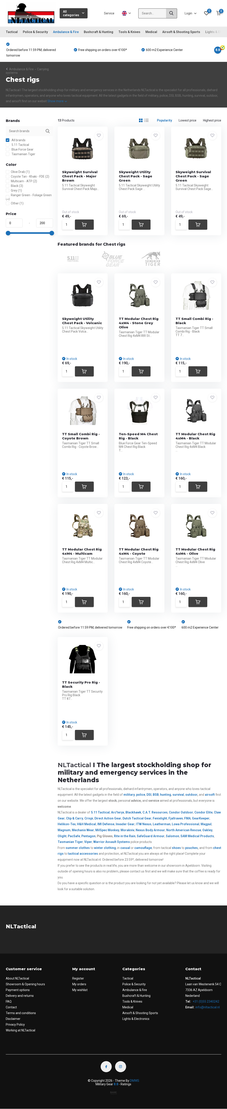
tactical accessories (83, 853)
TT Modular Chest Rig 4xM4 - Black (195, 436)
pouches (191, 848)
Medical (151, 32)
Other (17, 203)
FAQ (9, 1001)
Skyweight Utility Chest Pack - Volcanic (82, 321)
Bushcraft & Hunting (98, 32)
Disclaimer (13, 1019)
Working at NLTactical (20, 1030)
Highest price (212, 120)
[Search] (171, 13)
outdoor (191, 794)
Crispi (88, 818)
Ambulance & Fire (66, 32)
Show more (55, 101)
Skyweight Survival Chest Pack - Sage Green (193, 176)
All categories (71, 13)
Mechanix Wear (83, 830)
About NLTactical (17, 978)
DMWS (134, 1080)
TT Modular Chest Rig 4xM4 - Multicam (82, 551)
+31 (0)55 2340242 (205, 1001)
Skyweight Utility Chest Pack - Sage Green (135, 176)
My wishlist (80, 990)
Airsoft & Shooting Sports (181, 32)
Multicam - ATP (24, 181)
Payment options (18, 990)
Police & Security (35, 32)
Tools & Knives (129, 32)
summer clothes (78, 848)
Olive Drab (20, 172)
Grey (16, 190)
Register (78, 978)
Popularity (164, 120)
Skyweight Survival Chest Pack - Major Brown (80, 176)
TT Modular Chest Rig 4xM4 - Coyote (139, 551)
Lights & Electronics (135, 1019)
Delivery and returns (20, 995)
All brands (18, 140)
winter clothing (105, 848)
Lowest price (187, 120)
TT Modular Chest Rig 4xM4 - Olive (195, 551)
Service (109, 13)
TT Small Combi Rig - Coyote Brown (81, 436)
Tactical (12, 32)
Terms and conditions (21, 1013)
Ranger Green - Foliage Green (29, 196)
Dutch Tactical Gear (137, 818)
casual (125, 848)
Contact (11, 1007)
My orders (79, 984)
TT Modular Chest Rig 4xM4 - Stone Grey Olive (139, 323)
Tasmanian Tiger (23, 154)
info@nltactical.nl (208, 1007)
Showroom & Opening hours (25, 984)
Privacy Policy (15, 1024)
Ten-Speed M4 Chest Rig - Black (138, 436)
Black (17, 186)
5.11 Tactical (20, 145)
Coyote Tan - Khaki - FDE (30, 176)
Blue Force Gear (22, 149)
